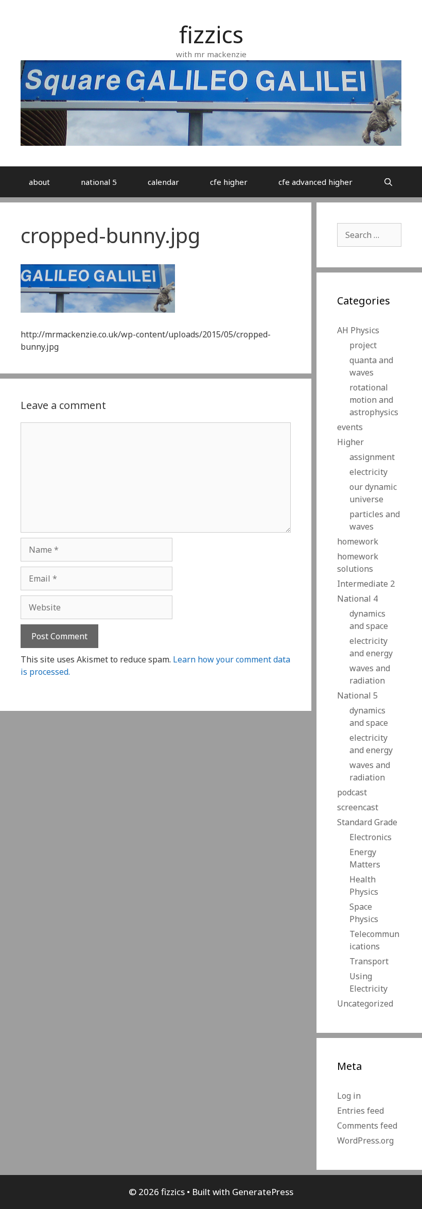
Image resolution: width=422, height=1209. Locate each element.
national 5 (99, 182)
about (39, 182)
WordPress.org (365, 1140)
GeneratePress (262, 1192)
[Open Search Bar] (388, 181)
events (350, 427)
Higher (350, 442)
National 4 (357, 598)
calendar (163, 182)
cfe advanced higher (315, 182)
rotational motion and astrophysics (373, 400)
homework (357, 541)
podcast (352, 792)
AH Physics (358, 330)
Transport (369, 961)
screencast (357, 807)
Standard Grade (367, 822)
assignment (372, 457)
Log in (349, 1095)
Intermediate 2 (366, 583)
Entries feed (360, 1110)
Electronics (370, 837)
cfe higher (229, 182)
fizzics (211, 34)
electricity (368, 472)
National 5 (357, 695)
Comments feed (367, 1125)
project (363, 345)
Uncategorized (365, 1003)
